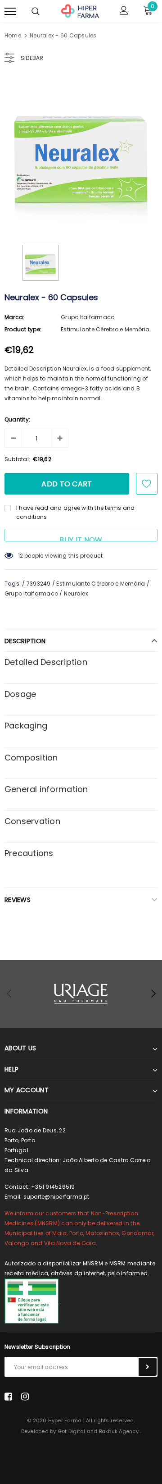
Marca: (14, 317)
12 (20, 555)
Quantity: (17, 419)
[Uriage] (81, 994)
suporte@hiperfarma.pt (56, 1196)
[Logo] (80, 10)
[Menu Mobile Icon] (10, 11)
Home (12, 35)
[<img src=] (31, 1300)
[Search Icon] (36, 11)
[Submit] (148, 1367)
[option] (81, 154)
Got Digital (72, 1431)
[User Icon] (124, 11)
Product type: (22, 329)
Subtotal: (17, 459)
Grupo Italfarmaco (87, 317)
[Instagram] (25, 1396)
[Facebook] (8, 1396)
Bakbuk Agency (119, 1431)
